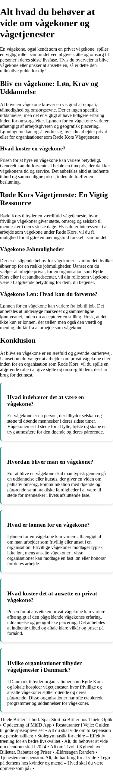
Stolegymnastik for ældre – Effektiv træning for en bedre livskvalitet (52, 738)
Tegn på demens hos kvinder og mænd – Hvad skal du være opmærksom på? (55, 763)
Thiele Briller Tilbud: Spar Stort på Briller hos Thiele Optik (56, 719)
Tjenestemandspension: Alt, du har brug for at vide (48, 757)
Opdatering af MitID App (27, 724)
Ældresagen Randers (75, 752)
